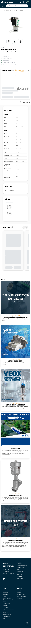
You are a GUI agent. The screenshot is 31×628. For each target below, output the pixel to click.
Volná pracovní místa (8, 620)
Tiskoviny (5, 611)
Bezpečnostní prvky (21, 571)
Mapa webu (20, 578)
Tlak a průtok (20, 575)
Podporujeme (6, 612)
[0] (27, 2)
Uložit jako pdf (26, 102)
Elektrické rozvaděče (22, 565)
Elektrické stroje (21, 567)
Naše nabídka (6, 594)
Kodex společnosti (7, 614)
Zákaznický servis (21, 591)
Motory (18, 569)
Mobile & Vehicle (21, 573)
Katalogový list (11, 190)
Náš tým (19, 592)
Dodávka (5, 596)
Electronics (19, 576)
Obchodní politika (7, 598)
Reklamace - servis (21, 594)
